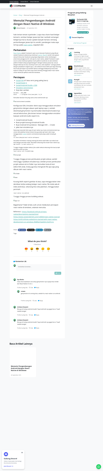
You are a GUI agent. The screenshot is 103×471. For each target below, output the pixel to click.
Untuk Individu (14, 1)
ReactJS (45, 55)
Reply (37, 287)
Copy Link (48, 230)
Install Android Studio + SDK (26, 85)
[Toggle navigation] (92, 6)
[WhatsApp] (98, 466)
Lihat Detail (77, 61)
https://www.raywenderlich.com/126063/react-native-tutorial (36, 217)
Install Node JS (21, 83)
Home (15, 15)
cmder (25, 134)
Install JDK (20, 80)
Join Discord (7, 466)
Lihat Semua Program (80, 43)
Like (31, 287)
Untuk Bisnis (24, 1)
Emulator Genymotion (24, 88)
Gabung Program (82, 32)
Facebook (23, 230)
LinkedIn (40, 230)
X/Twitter (31, 230)
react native (27, 45)
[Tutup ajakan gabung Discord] (22, 453)
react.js (40, 55)
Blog (20, 15)
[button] (92, 6)
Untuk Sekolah (34, 1)
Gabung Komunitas (77, 125)
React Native (17, 53)
